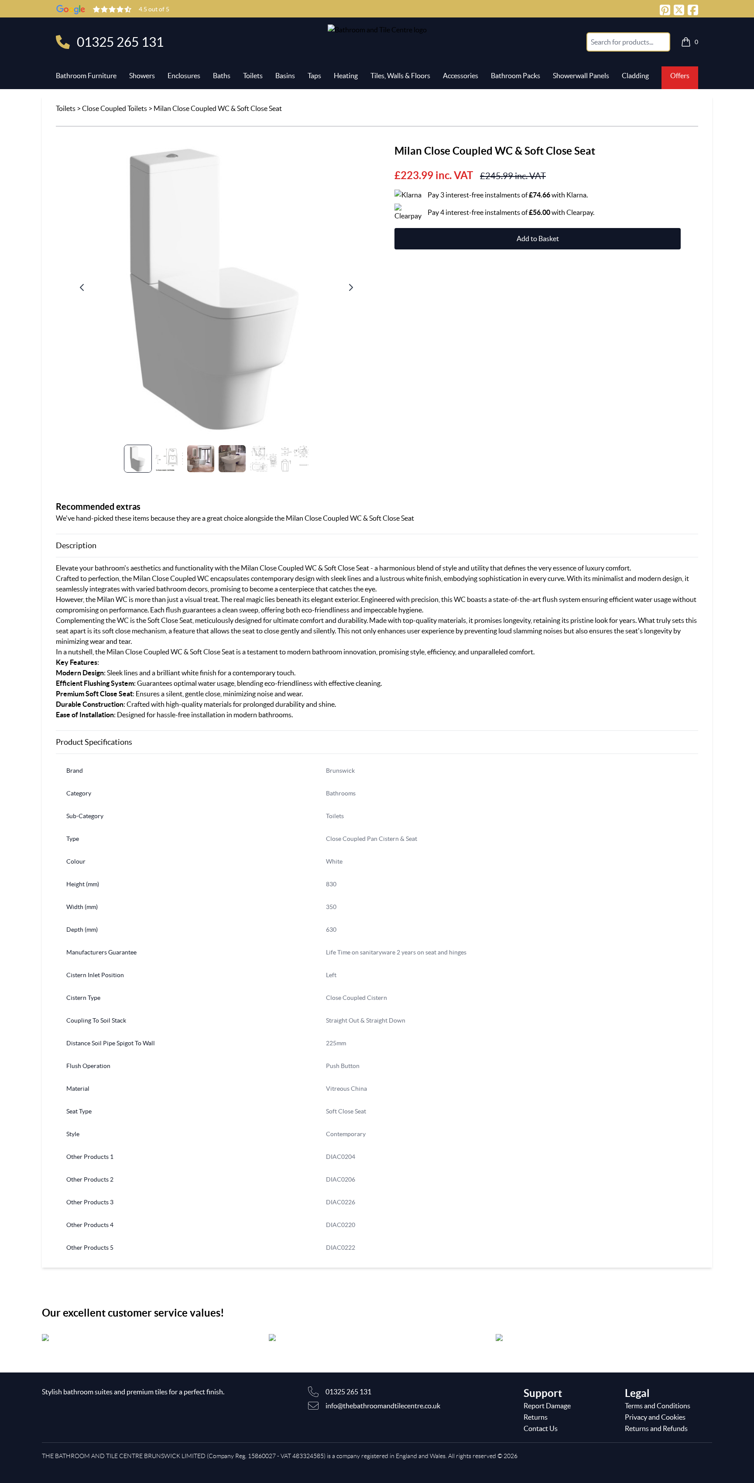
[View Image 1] (138, 459)
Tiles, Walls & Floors (400, 76)
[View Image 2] (169, 459)
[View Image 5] (264, 459)
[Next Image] (351, 287)
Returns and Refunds (656, 1428)
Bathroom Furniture (86, 76)
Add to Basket (538, 238)
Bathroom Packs (515, 76)
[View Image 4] (232, 459)
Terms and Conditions (657, 1406)
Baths (221, 76)
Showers (142, 76)
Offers (679, 76)
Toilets (253, 76)
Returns (536, 1417)
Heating (346, 76)
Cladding (635, 76)
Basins (285, 76)
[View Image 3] (201, 459)
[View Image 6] (295, 459)
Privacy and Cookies (655, 1417)
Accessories (460, 76)
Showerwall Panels (581, 76)
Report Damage (547, 1406)
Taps (314, 76)
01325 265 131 (120, 42)
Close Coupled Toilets (114, 108)
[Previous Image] (82, 287)
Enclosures (184, 76)
